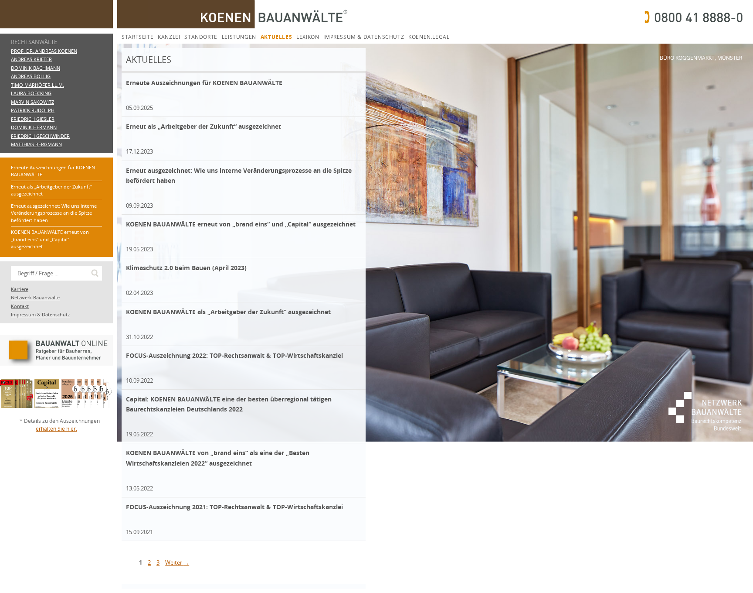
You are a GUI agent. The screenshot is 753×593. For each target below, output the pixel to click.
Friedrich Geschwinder (40, 136)
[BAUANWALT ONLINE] (56, 374)
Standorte (200, 37)
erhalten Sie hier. (56, 428)
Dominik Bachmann (35, 68)
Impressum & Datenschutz (363, 37)
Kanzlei (169, 37)
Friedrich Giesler (32, 119)
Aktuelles (276, 37)
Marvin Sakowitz (32, 102)
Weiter (177, 562)
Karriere (19, 289)
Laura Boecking (31, 93)
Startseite (137, 37)
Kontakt (20, 306)
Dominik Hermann (34, 127)
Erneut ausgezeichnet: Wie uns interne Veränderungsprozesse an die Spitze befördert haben (54, 212)
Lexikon (307, 37)
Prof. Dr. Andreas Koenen (44, 51)
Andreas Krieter (31, 59)
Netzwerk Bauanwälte (35, 297)
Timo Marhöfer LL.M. (37, 85)
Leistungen (239, 37)
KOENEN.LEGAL (428, 37)
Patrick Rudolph (32, 110)
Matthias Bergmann (36, 144)
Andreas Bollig (31, 76)
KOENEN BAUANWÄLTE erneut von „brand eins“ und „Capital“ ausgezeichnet (50, 239)
